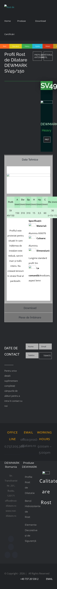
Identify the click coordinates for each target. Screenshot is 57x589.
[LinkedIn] (15, 555)
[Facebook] (11, 539)
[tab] (28, 159)
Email (49, 579)
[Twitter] (11, 547)
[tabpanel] (28, 233)
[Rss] (7, 555)
